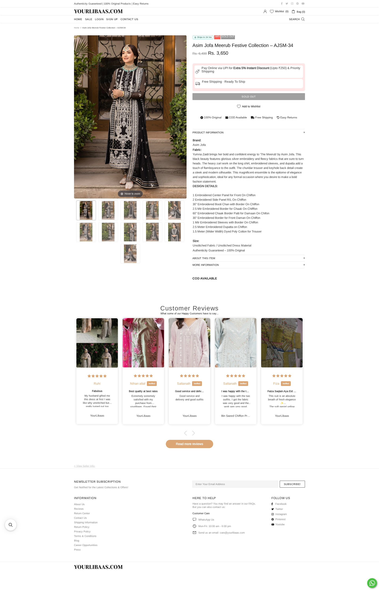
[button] (186, 433)
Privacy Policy (82, 531)
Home (76, 28)
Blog (76, 540)
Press (77, 549)
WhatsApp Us (206, 519)
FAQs (252, 503)
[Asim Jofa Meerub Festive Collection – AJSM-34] (86, 210)
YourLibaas (98, 11)
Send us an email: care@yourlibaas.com (221, 532)
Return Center (82, 513)
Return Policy (81, 526)
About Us (79, 504)
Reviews (79, 508)
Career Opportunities (86, 545)
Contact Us (80, 517)
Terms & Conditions (85, 536)
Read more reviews (189, 444)
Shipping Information (86, 522)
